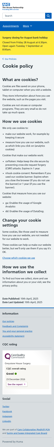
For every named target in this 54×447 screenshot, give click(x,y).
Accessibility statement (13, 336)
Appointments (11, 26)
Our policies (8, 321)
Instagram (7, 416)
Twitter (5, 406)
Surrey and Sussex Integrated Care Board (27, 433)
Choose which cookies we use (18, 257)
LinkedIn (6, 421)
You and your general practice (17, 331)
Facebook (7, 411)
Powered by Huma (12, 441)
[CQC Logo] (15, 356)
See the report (15, 384)
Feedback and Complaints (15, 326)
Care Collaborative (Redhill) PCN (33, 429)
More (27, 26)
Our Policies (10, 59)
